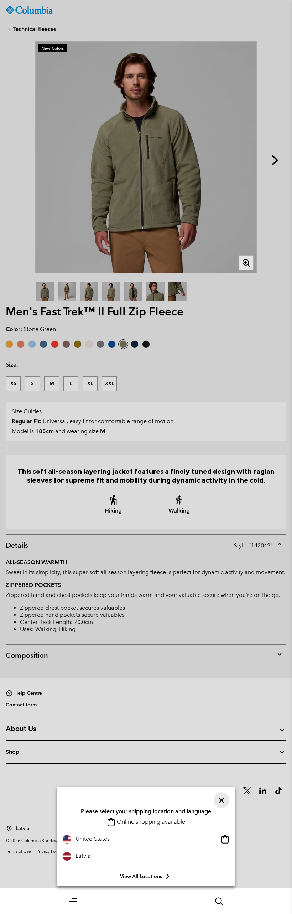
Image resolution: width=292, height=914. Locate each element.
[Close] (221, 800)
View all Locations (141, 876)
